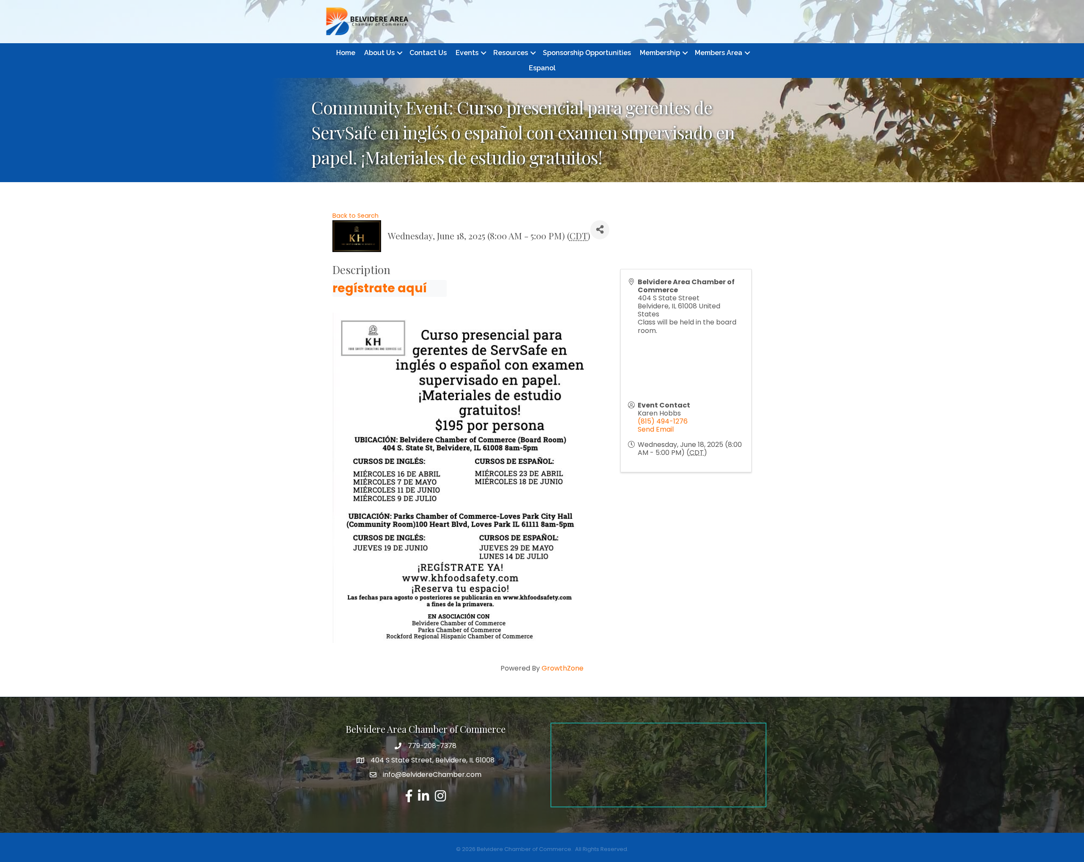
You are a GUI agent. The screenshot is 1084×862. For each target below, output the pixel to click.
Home (345, 53)
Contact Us (428, 53)
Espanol (542, 68)
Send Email (656, 429)
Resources (510, 53)
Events (467, 53)
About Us (379, 53)
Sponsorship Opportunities (587, 53)
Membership (660, 53)
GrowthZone (562, 668)
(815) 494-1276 (663, 421)
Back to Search (355, 215)
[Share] (599, 229)
